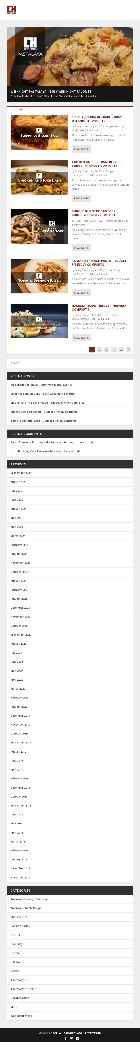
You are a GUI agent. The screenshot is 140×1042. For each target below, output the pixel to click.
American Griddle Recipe (26, 908)
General (109, 270)
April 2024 (17, 527)
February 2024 (19, 544)
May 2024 (17, 517)
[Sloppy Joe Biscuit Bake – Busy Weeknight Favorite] (39, 132)
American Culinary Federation (29, 899)
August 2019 (18, 751)
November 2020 (20, 616)
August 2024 (18, 508)
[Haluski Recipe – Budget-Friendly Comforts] (39, 321)
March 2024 (18, 536)
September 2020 (21, 634)
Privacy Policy (93, 1032)
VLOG (14, 1007)
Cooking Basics (20, 926)
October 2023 (19, 572)
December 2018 (20, 787)
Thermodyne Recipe (23, 989)
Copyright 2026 (73, 1032)
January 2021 (19, 598)
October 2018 (19, 796)
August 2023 (18, 580)
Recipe (54, 96)
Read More (81, 149)
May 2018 (17, 823)
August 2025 (18, 482)
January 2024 (19, 553)
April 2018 (17, 832)
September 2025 (21, 473)
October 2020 (19, 625)
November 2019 (20, 724)
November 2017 (20, 877)
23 (121, 349)
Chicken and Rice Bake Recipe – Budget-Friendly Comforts (97, 164)
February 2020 (19, 697)
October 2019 (19, 733)
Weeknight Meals (68, 96)
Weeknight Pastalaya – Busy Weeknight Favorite (51, 92)
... (114, 349)
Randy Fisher (28, 96)
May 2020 (17, 670)
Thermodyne (19, 980)
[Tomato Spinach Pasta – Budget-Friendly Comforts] (39, 276)
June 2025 (17, 500)
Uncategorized (79, 175)
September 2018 (21, 805)
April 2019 (17, 769)
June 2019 (17, 760)
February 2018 (19, 850)
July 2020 (16, 652)
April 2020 (17, 679)
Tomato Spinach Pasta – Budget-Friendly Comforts (100, 263)
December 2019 (20, 715)
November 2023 (20, 562)
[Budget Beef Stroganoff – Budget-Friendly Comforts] (39, 226)
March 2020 (18, 688)
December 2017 (20, 868)
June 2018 (17, 814)
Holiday (15, 962)
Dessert (15, 935)
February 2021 (19, 589)
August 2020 (18, 643)
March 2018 (18, 841)
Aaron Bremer (19, 442)
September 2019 (21, 742)
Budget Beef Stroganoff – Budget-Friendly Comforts (94, 213)
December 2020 (20, 607)
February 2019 (19, 778)
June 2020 (17, 661)
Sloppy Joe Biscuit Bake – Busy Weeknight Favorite (97, 119)
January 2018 (19, 859)
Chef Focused (19, 917)
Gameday (17, 944)
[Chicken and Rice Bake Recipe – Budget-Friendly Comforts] (39, 177)
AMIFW (57, 1032)
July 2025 (16, 491)
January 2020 (19, 706)
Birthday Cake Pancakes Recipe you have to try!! (63, 442)
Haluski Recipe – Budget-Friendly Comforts (99, 308)
